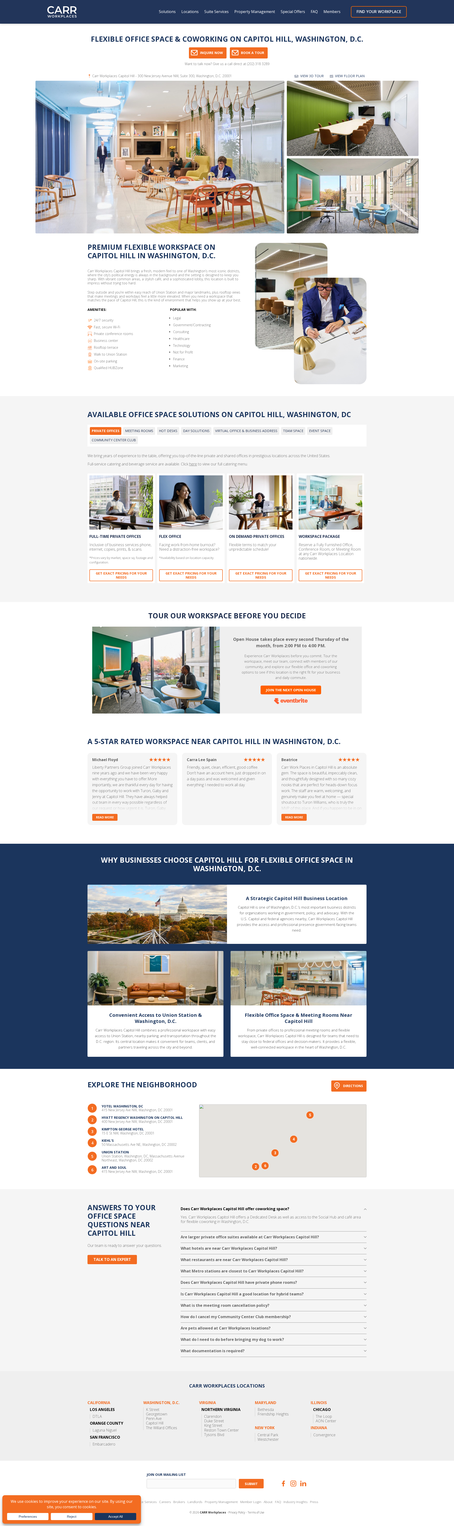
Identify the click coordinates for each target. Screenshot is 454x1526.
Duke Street (214, 1421)
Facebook (283, 1483)
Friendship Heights (273, 1414)
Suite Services (216, 11)
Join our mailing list (166, 1474)
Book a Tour (252, 52)
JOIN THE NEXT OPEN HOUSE (291, 689)
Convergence (324, 1435)
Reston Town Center (221, 1430)
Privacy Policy (236, 1512)
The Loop (324, 1416)
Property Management (254, 11)
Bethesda (266, 1409)
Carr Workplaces (65, 12)
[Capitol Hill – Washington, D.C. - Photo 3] (353, 195)
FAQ (314, 11)
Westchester (268, 1439)
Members (331, 11)
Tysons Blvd (214, 1434)
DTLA (97, 1416)
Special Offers (293, 11)
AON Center (326, 1421)
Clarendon (213, 1416)
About (268, 1502)
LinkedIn (303, 1483)
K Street (152, 1409)
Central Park (268, 1435)
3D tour (312, 76)
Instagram (293, 1483)
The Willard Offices (161, 1428)
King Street (213, 1425)
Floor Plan (350, 76)
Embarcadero (103, 1444)
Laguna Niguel (104, 1430)
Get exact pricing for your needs (121, 575)
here (193, 464)
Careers (165, 1502)
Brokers (179, 1502)
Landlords (195, 1502)
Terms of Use (256, 1512)
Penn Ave (154, 1418)
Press (314, 1502)
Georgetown (156, 1414)
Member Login (250, 1502)
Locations (190, 11)
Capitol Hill (154, 1423)
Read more (105, 817)
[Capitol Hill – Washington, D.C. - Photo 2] (353, 118)
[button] (256, 1167)
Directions (353, 1086)
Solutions (167, 11)
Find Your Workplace (379, 11)
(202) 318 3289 (258, 64)
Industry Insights (296, 1502)
